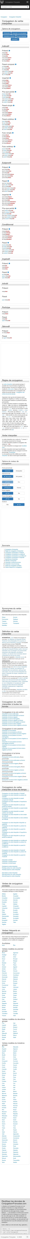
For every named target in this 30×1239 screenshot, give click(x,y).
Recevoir (4, 1111)
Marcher (4, 991)
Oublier (15, 993)
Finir (3, 1023)
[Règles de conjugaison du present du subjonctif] (9, 167)
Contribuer (16, 975)
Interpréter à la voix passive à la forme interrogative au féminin (12, 742)
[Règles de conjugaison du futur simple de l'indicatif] (12, 133)
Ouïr (14, 1097)
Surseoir (15, 1124)
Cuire (3, 1057)
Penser (4, 997)
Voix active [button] (8, 476)
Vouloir (15, 1130)
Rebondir (4, 1033)
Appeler (15, 967)
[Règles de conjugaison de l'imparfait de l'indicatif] (10, 78)
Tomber (15, 1011)
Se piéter (15, 912)
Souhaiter (15, 1009)
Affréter (4, 894)
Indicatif (5, 45)
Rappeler (4, 1003)
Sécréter (4, 922)
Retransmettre (17, 1156)
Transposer (16, 623)
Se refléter (16, 914)
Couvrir (15, 1065)
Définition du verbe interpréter (10, 632)
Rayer (14, 1001)
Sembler (15, 1007)
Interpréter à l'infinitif (7, 860)
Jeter (3, 961)
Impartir (4, 1025)
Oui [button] (19, 493)
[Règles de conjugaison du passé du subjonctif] (8, 181)
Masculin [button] (8, 487)
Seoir (3, 1120)
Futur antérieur (7, 146)
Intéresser (15, 987)
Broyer (15, 955)
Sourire (4, 1160)
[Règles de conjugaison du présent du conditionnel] (9, 229)
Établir (3, 1029)
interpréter (4, 455)
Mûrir (3, 1031)
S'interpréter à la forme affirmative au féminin (13, 760)
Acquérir (4, 1049)
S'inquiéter (16, 906)
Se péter (15, 910)
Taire (3, 1126)
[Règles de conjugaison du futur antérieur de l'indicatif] (14, 147)
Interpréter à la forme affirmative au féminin (13, 715)
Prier (3, 999)
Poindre (4, 1105)
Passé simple (7, 105)
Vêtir (3, 1134)
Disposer (15, 979)
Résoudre (4, 1116)
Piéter (3, 912)
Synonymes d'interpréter (11, 559)
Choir (14, 1057)
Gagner (4, 987)
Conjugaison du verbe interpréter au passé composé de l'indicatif (13, 799)
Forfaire (4, 1081)
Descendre (5, 1140)
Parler (3, 995)
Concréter (4, 900)
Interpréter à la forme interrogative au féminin (13, 722)
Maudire (15, 1093)
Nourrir (15, 1031)
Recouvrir (4, 1152)
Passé (4, 181)
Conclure (15, 1061)
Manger (15, 961)
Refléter (4, 914)
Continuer (4, 975)
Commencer (16, 973)
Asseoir (15, 1051)
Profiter (4, 1001)
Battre (14, 1053)
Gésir (3, 1085)
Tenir (14, 1126)
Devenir (15, 1140)
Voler (14, 1015)
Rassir (14, 1109)
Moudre (15, 1095)
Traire (3, 1128)
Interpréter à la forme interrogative (11, 719)
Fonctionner (5, 985)
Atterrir (15, 1025)
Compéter (15, 896)
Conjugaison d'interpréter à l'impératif (14, 557)
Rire (3, 1109)
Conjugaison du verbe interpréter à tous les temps (14, 788)
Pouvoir (4, 1101)
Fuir (14, 1083)
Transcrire (4, 623)
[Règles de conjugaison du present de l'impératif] (9, 263)
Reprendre (5, 1156)
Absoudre (15, 1047)
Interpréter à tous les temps (12, 564)
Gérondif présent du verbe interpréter (11, 874)
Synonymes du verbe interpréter (11, 609)
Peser (3, 965)
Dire (14, 1071)
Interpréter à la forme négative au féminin (12, 720)
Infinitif (5, 283)
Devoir (3, 1071)
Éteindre (15, 1142)
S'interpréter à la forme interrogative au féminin (14, 773)
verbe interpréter (8, 384)
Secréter (15, 920)
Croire (3, 1067)
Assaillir (4, 1051)
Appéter (15, 894)
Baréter (4, 896)
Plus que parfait (8, 91)
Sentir (14, 1120)
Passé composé (8, 64)
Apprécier (15, 953)
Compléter (4, 898)
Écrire (14, 1075)
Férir (14, 1079)
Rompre (4, 1118)
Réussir (4, 1037)
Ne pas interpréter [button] (21, 36)
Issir (14, 1087)
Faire (14, 1077)
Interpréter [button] (7, 471)
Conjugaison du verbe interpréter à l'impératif (13, 850)
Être (14, 945)
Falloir (3, 1079)
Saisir (14, 1037)
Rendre (4, 1113)
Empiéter (4, 902)
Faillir (3, 1077)
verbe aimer (11, 389)
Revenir (4, 1158)
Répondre (15, 1154)
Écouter (15, 981)
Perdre (4, 1148)
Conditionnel (7, 224)
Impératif (6, 258)
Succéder (4, 1011)
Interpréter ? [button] (15, 39)
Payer (14, 963)
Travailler (15, 1013)
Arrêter (4, 969)
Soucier (4, 1009)
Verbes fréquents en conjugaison (13, 567)
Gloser (3, 617)
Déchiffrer (4, 625)
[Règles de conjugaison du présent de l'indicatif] (9, 51)
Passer (15, 995)
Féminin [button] (19, 487)
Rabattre (15, 1150)
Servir (3, 1122)
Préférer (15, 999)
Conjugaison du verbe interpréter (12, 22)
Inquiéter (4, 906)
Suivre (3, 1124)
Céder (3, 957)
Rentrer (4, 1005)
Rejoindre (15, 1152)
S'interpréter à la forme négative (10, 763)
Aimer (3, 953)
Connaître (15, 1063)
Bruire (14, 1055)
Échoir (3, 1075)
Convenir (4, 1138)
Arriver (15, 969)
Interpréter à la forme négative (10, 717)
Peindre (15, 1101)
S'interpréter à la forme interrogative (11, 767)
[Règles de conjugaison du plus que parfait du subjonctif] (15, 208)
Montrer (4, 993)
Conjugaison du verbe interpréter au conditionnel (14, 840)
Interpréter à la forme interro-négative (11, 723)
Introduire (15, 1144)
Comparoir (4, 1061)
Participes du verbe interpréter (9, 866)
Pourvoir (15, 1105)
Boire (3, 1053)
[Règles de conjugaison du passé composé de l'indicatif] (15, 64)
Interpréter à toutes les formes (13, 562)
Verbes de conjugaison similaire (13, 565)
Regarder (15, 1003)
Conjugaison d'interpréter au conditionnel (15, 556)
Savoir (14, 1118)
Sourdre (15, 1122)
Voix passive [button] (19, 476)
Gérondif (6, 326)
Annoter (15, 617)
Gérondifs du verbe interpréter (9, 873)
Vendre (15, 1162)
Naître (3, 1097)
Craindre (4, 1069)
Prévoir (15, 1107)
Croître (15, 1067)
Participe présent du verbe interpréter (11, 868)
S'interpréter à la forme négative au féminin (13, 770)
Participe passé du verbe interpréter (11, 869)
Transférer (4, 1013)
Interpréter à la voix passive (9, 730)
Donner (4, 981)
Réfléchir (15, 1033)
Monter (15, 991)
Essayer (15, 983)
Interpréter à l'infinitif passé (9, 863)
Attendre (4, 1136)
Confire (4, 1063)
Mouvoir (4, 1093)
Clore (3, 1059)
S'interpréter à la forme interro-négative (12, 776)
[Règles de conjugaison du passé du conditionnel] (8, 243)
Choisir (4, 1027)
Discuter (4, 979)
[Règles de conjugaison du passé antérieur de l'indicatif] (15, 119)
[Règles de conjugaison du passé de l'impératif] (8, 272)
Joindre (4, 1089)
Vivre (14, 1128)
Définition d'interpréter (10, 560)
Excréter (15, 902)
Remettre (4, 1154)
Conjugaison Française (12, 2)
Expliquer (15, 619)
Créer (14, 957)
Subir (3, 1039)
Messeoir (4, 1095)
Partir (14, 1146)
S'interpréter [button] (7, 33)
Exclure (4, 1144)
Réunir (15, 1035)
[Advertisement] (15, 13)
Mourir (15, 1091)
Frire (3, 1083)
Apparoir (15, 1049)
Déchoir (4, 1073)
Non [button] (8, 493)
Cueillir (15, 1069)
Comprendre (16, 1136)
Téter (14, 922)
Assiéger (4, 955)
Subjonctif (6, 162)
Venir (3, 1162)
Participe (6, 307)
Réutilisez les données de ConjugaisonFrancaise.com (14, 1202)
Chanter (15, 971)
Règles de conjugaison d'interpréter (14, 551)
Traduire (4, 621)
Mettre (3, 1091)
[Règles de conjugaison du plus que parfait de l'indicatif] (15, 92)
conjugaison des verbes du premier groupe (13, 393)
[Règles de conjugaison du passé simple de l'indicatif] (13, 105)
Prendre (4, 1107)
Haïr (14, 1023)
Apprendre (16, 1134)
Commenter (5, 619)
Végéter (4, 924)
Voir (3, 1130)
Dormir (15, 1073)
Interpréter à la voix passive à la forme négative (14, 733)
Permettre (15, 1148)
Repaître (15, 1113)
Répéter (4, 918)
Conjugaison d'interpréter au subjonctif (15, 554)
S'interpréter (12, 452)
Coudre (15, 1059)
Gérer (14, 985)
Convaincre (16, 1138)
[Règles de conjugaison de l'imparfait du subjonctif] (10, 195)
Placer (14, 965)
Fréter (3, 904)
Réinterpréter (5, 916)
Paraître (4, 1146)
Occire (3, 1099)
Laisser (15, 989)
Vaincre (15, 1132)
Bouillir (3, 1055)
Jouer (3, 989)
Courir (3, 1065)
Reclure (15, 1111)
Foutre (15, 1081)
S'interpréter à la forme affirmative (10, 757)
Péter (3, 910)
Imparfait (5, 78)
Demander (4, 977)
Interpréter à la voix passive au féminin (12, 732)
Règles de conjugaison (12, 380)
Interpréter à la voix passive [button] (19, 33)
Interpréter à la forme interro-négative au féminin (14, 725)
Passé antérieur (8, 119)
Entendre (4, 1142)
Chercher (4, 973)
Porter (14, 997)
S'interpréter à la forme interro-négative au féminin (15, 780)
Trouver (4, 1015)
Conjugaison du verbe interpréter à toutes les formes (12, 704)
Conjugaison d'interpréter (11, 549)
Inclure (4, 1087)
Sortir (14, 1158)
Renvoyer (15, 1005)
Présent (5, 50)
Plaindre (4, 1150)
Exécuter (15, 621)
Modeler (4, 963)
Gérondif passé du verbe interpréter (11, 876)
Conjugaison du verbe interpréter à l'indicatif (13, 793)
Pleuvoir (15, 1103)
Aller (3, 1047)
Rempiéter (16, 916)
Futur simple (7, 132)
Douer (3, 959)
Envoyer (15, 959)
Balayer (4, 971)
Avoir (3, 945)
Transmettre (16, 1160)
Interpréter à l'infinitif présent (9, 861)
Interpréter (4, 908)
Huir (14, 1085)
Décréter (15, 900)
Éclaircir (15, 1027)
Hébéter (15, 904)
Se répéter (16, 918)
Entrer (3, 983)
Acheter (4, 967)
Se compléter (16, 898)
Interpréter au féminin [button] (9, 36)
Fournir (15, 1029)
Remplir (4, 1035)
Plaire (3, 1103)
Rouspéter (4, 920)
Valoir (3, 1132)
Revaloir (15, 1116)
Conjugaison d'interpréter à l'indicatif (14, 552)
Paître (14, 1099)
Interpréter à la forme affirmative (10, 714)
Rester (3, 1007)
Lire (14, 1089)
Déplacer (15, 977)
